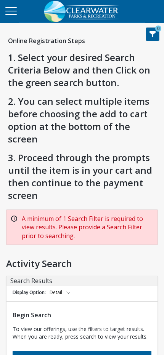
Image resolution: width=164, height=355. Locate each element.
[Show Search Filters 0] (153, 34)
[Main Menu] (11, 11)
